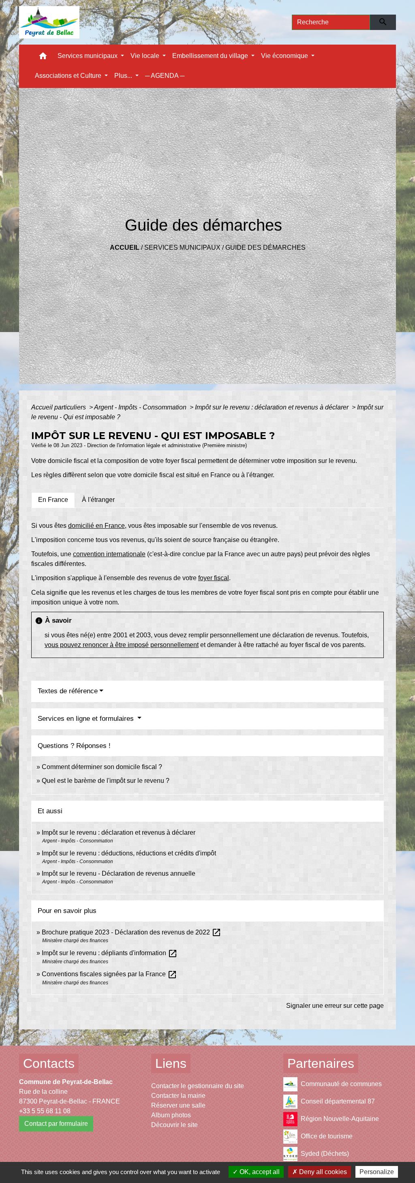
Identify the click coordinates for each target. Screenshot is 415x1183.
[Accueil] (49, 22)
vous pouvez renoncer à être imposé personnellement (122, 644)
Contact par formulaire (56, 1123)
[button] (43, 58)
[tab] (53, 500)
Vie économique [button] (285, 55)
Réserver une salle (178, 1105)
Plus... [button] (124, 75)
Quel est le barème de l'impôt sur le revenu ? (105, 780)
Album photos (171, 1115)
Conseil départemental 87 (338, 1101)
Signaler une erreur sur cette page (335, 1005)
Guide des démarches (265, 247)
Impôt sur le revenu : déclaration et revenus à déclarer (272, 407)
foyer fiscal (213, 577)
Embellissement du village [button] (211, 55)
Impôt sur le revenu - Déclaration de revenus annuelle (118, 873)
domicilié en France (96, 525)
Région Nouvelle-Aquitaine (340, 1118)
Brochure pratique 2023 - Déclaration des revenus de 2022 (131, 932)
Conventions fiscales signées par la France (109, 974)
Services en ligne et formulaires (87, 718)
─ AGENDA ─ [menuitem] (164, 75)
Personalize (376, 1171)
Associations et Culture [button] (69, 75)
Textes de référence (68, 691)
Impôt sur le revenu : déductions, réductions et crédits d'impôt (129, 853)
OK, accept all (259, 1171)
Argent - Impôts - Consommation (141, 407)
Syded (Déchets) (325, 1153)
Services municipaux (182, 247)
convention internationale (109, 554)
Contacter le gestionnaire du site (197, 1085)
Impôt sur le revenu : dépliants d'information (110, 952)
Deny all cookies (322, 1171)
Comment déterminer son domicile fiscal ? (102, 766)
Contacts (49, 1063)
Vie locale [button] (145, 55)
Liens (170, 1063)
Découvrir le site (174, 1124)
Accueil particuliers (59, 407)
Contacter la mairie (178, 1095)
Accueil (124, 247)
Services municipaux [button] (88, 55)
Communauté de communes (341, 1083)
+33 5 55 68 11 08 (45, 1111)
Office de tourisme (327, 1136)
